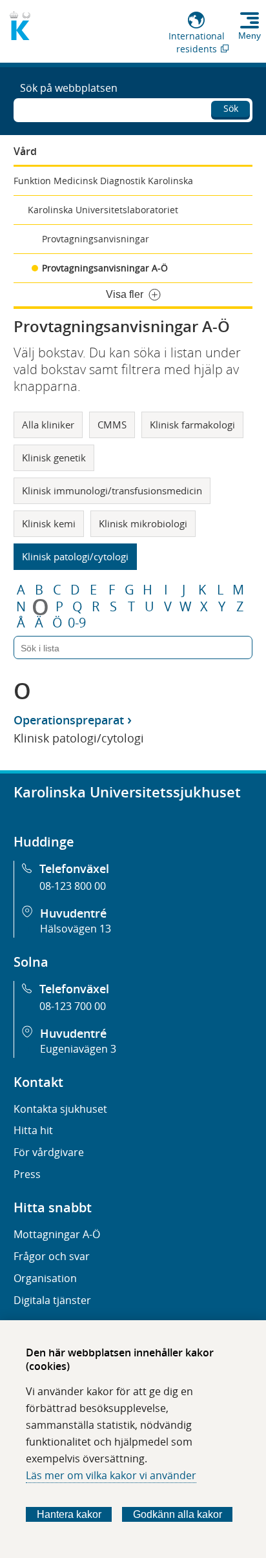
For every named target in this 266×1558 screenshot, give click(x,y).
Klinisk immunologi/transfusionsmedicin (112, 490)
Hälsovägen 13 (75, 928)
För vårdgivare (49, 1152)
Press (27, 1174)
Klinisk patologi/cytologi (75, 556)
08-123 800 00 (72, 886)
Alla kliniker (48, 424)
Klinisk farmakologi (192, 424)
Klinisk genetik (54, 457)
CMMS (112, 424)
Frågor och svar (52, 1256)
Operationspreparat (69, 720)
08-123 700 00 (72, 1006)
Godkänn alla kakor (177, 1514)
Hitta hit (33, 1130)
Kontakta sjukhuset (60, 1109)
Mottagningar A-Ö (57, 1234)
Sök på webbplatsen (69, 88)
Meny (249, 35)
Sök (230, 108)
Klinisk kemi (49, 523)
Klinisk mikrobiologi (143, 523)
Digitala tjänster (52, 1300)
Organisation (45, 1278)
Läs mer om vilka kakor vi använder (111, 1475)
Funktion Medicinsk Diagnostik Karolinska (103, 180)
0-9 (77, 623)
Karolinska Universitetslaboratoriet (103, 210)
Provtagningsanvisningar (95, 239)
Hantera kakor (69, 1514)
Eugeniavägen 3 (78, 1049)
